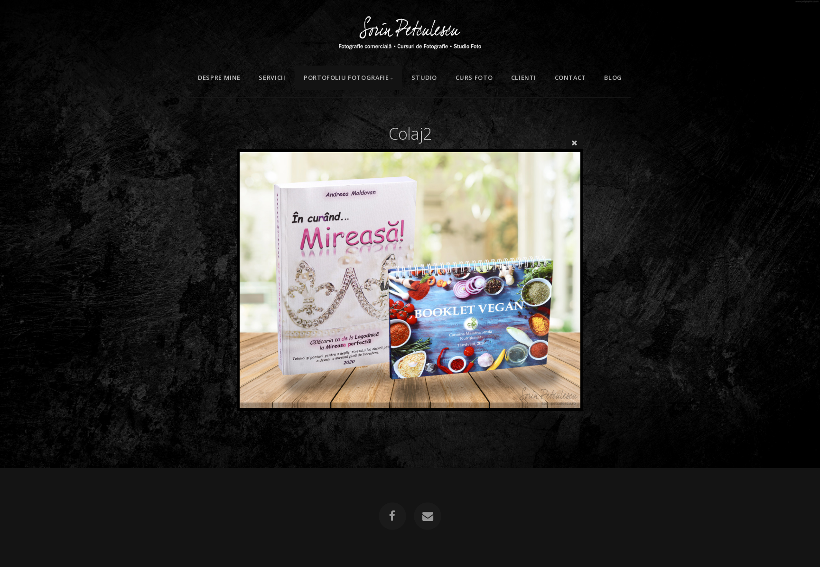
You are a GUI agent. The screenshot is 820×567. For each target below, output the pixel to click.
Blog (613, 77)
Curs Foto (474, 77)
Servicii (272, 77)
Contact (570, 77)
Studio (424, 77)
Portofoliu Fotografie (346, 77)
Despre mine (219, 77)
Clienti (523, 77)
